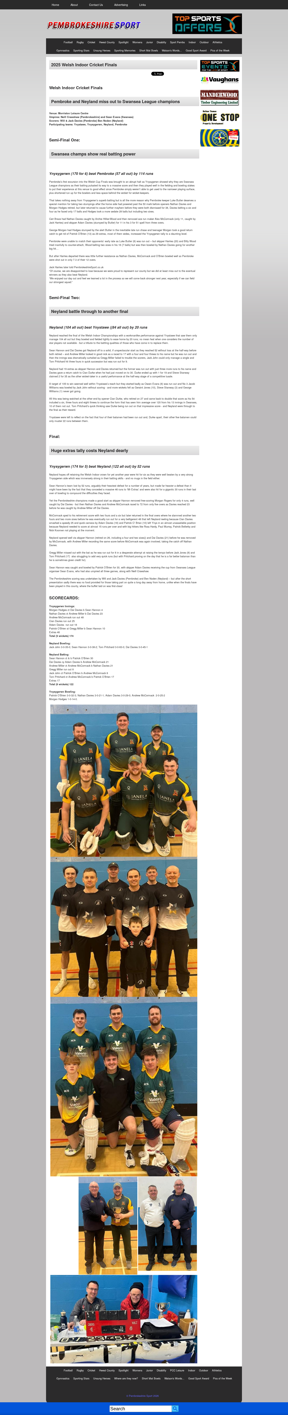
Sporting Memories (124, 50)
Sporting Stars (81, 50)
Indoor (192, 42)
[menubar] (98, 4)
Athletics (217, 42)
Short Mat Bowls (148, 50)
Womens (137, 42)
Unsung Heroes (101, 50)
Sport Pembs (177, 42)
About (74, 5)
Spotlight (124, 42)
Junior (149, 42)
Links (142, 5)
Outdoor (204, 42)
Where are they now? (126, 1378)
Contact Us (96, 5)
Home (55, 5)
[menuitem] (55, 4)
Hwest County (107, 42)
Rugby (80, 42)
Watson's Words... (172, 50)
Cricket (91, 42)
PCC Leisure (177, 1370)
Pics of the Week (219, 50)
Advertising (121, 5)
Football (68, 42)
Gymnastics (62, 50)
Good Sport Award (196, 50)
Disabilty (161, 42)
